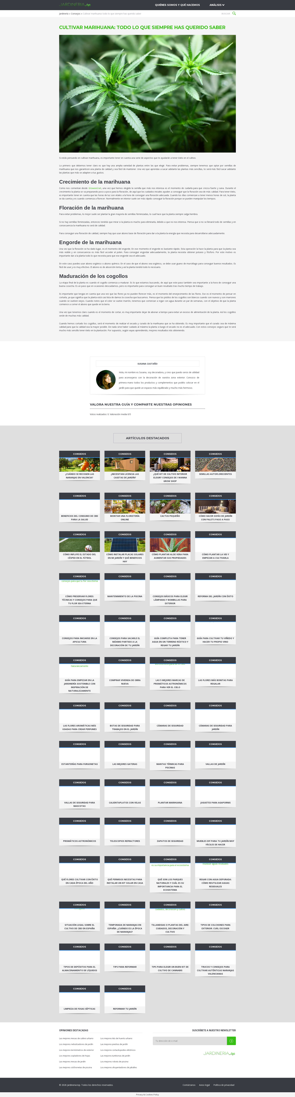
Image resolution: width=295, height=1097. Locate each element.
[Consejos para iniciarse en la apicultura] (79, 629)
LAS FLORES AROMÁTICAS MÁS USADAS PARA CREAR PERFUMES (79, 727)
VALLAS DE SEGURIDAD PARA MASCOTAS (79, 804)
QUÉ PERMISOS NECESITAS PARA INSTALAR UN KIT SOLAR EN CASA (125, 881)
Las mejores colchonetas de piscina (75, 1067)
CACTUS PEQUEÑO (170, 515)
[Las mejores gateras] (124, 755)
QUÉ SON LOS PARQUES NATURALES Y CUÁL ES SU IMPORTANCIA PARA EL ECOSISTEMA (170, 884)
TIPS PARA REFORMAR (125, 966)
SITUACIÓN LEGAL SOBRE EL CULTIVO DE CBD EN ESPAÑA (79, 926)
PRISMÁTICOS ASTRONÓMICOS (79, 841)
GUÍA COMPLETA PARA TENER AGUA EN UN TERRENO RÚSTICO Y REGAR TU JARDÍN (170, 642)
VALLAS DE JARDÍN (215, 764)
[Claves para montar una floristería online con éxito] (124, 507)
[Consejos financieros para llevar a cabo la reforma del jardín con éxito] (215, 587)
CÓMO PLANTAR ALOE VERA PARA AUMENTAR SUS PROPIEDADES (170, 556)
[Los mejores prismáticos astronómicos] (79, 832)
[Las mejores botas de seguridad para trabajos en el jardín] (124, 716)
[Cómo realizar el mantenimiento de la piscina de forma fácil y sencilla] (124, 587)
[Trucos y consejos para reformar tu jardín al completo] (124, 999)
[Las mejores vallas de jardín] (215, 755)
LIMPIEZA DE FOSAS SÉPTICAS (79, 1008)
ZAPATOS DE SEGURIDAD (170, 841)
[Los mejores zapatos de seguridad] (170, 832)
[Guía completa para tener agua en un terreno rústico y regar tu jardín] (170, 629)
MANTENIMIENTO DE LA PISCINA (124, 596)
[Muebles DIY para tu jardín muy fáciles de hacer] (215, 832)
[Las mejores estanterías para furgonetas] (79, 755)
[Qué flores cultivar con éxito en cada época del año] (79, 870)
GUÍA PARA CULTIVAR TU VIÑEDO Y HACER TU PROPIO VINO (215, 640)
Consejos (75, 13)
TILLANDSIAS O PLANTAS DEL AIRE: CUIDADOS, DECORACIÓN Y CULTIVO (170, 928)
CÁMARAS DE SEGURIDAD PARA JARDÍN (215, 727)
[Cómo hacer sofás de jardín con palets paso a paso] (215, 507)
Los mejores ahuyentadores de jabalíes (118, 1067)
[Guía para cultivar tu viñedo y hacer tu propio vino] (215, 629)
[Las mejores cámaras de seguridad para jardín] (215, 716)
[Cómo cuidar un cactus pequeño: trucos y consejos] (170, 507)
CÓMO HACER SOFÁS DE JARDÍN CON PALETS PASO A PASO (215, 517)
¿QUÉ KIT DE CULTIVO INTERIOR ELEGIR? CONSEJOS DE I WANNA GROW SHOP (170, 478)
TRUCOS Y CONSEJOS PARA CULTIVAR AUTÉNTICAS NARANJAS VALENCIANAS (215, 970)
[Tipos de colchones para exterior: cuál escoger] (215, 915)
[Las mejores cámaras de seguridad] (170, 716)
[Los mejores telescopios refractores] (124, 832)
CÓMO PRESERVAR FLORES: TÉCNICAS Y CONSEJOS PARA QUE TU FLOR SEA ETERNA (79, 600)
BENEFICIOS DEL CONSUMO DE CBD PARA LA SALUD (79, 517)
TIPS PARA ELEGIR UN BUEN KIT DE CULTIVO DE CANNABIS (170, 968)
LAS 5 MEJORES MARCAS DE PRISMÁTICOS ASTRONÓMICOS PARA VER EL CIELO (170, 684)
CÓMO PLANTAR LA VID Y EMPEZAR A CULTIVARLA (215, 556)
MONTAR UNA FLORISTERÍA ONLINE (125, 517)
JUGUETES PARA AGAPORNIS (215, 802)
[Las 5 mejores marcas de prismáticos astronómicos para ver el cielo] (170, 671)
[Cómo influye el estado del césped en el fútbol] (79, 545)
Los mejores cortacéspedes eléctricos (118, 1050)
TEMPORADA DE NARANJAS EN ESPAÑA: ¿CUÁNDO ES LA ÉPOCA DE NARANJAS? (125, 928)
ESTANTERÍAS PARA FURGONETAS (79, 764)
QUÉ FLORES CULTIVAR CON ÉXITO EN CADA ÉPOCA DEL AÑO (79, 881)
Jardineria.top (75, 5)
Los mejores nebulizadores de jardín (76, 1044)
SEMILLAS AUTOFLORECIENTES (215, 474)
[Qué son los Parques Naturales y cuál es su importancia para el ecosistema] (170, 870)
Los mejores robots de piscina (114, 1061)
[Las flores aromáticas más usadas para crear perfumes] (79, 716)
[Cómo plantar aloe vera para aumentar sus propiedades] (170, 545)
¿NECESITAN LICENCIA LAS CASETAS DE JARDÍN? (125, 476)
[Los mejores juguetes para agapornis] (215, 793)
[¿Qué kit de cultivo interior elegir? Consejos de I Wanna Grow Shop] (170, 465)
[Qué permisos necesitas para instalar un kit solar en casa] (124, 870)
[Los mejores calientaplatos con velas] (124, 793)
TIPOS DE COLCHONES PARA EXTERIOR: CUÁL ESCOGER (215, 926)
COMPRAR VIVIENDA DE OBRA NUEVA (125, 682)
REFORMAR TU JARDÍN (125, 1008)
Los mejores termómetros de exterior (76, 1050)
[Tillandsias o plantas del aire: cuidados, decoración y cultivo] (170, 915)
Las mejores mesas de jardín (72, 1061)
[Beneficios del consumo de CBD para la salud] (79, 507)
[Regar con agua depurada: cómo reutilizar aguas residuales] (215, 870)
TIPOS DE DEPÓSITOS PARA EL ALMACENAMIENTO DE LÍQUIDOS (79, 968)
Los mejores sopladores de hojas (74, 1055)
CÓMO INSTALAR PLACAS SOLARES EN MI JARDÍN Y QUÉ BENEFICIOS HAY (125, 558)
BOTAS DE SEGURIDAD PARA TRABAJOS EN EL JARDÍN (125, 727)
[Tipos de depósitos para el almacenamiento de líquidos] (79, 957)
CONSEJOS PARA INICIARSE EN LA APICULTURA (79, 640)
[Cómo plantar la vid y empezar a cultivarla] (215, 545)
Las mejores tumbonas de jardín (115, 1055)
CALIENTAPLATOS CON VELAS (125, 802)
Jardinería (63, 13)
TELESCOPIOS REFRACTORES (125, 841)
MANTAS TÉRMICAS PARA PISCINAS (170, 766)
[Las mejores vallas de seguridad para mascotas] (79, 793)
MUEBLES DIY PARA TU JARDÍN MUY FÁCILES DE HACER (215, 843)
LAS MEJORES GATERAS (124, 764)
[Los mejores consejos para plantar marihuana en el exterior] (170, 793)
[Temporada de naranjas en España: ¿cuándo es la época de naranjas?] (124, 915)
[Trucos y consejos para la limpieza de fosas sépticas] (79, 999)
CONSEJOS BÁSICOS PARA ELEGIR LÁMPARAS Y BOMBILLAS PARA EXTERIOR (170, 600)
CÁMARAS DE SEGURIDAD (170, 725)
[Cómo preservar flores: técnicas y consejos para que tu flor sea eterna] (79, 587)
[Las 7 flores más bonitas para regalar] (215, 671)
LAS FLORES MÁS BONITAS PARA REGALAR (215, 682)
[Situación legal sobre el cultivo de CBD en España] (79, 915)
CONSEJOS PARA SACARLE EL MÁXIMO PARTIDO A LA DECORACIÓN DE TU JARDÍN (125, 642)
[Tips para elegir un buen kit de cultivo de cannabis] (170, 957)
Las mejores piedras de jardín (114, 1044)
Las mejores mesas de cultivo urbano (76, 1038)
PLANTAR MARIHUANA (170, 802)
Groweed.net (94, 188)
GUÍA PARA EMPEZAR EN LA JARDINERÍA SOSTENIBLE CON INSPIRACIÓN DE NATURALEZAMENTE (79, 685)
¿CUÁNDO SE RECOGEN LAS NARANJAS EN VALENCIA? (79, 476)
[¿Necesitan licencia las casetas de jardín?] (124, 465)
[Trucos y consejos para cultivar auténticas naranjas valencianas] (215, 957)
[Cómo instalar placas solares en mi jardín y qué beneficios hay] (124, 545)
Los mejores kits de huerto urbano (116, 1038)
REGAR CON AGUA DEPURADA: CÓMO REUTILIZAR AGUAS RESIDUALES (215, 883)
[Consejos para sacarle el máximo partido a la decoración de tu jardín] (124, 629)
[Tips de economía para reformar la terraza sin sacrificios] (124, 957)
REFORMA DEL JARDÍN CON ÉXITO (215, 596)
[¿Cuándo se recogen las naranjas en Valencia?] (79, 465)
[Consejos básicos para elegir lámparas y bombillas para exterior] (170, 587)
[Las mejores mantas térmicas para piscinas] (170, 755)
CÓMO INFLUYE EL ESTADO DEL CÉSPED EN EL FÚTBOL (79, 556)
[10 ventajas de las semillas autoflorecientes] (215, 465)
